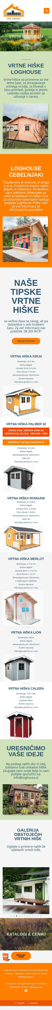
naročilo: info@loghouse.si (26, 442)
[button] (5, 888)
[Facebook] (26, 990)
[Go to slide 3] (16, 915)
